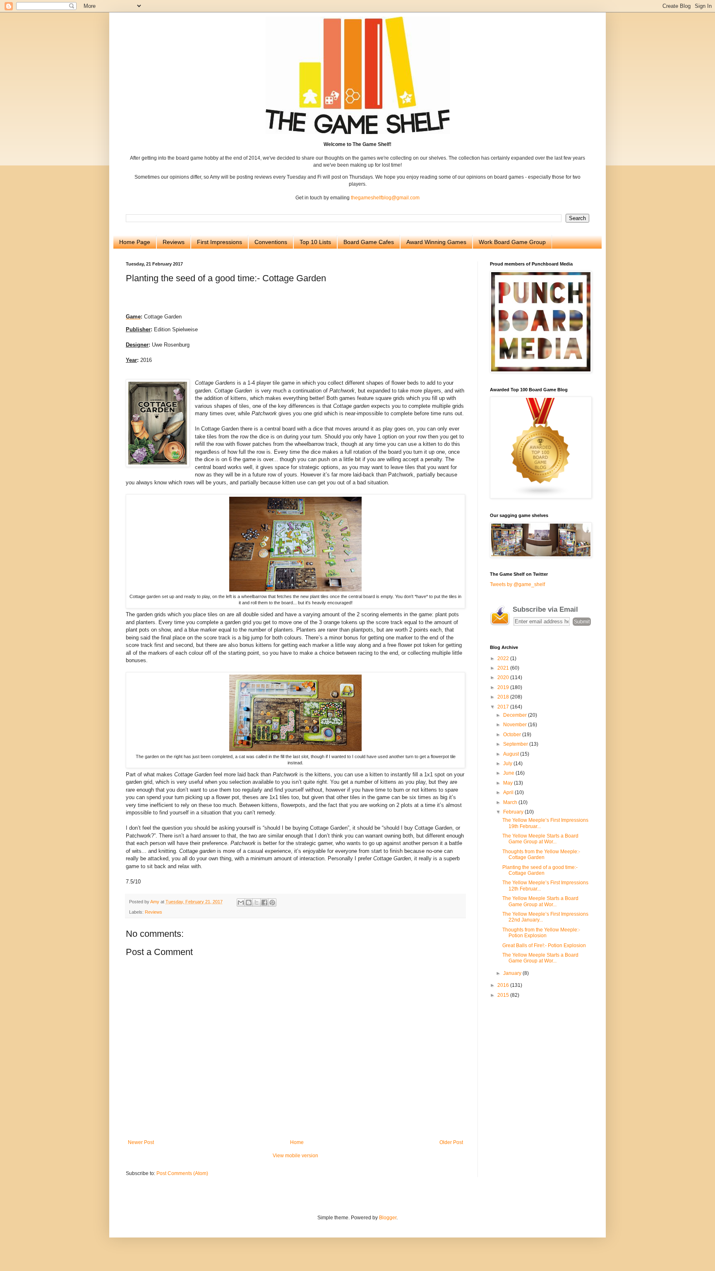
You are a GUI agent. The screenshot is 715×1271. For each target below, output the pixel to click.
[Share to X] (256, 902)
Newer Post (141, 1142)
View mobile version (295, 1156)
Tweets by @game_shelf (517, 584)
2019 (503, 687)
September (516, 744)
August (511, 754)
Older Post (451, 1142)
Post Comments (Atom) (182, 1173)
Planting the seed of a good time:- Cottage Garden (540, 870)
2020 (503, 677)
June (509, 773)
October (512, 734)
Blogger (387, 1218)
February (514, 812)
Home (297, 1142)
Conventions (270, 242)
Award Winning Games (436, 242)
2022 (503, 658)
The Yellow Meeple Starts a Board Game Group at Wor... (540, 839)
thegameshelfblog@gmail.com (385, 198)
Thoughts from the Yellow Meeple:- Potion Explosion (541, 932)
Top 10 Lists (315, 242)
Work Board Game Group (512, 242)
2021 (503, 668)
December (515, 715)
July (508, 763)
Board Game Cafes (368, 242)
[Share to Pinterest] (272, 902)
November (515, 725)
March (510, 802)
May (508, 783)
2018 (503, 697)
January (513, 973)
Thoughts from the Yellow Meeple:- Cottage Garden (541, 854)
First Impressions (219, 242)
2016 (503, 985)
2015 (503, 995)
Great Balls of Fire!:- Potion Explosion (544, 945)
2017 (503, 707)
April (509, 792)
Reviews (174, 242)
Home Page (134, 242)
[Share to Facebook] (264, 902)
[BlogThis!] (249, 902)
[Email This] (241, 902)
